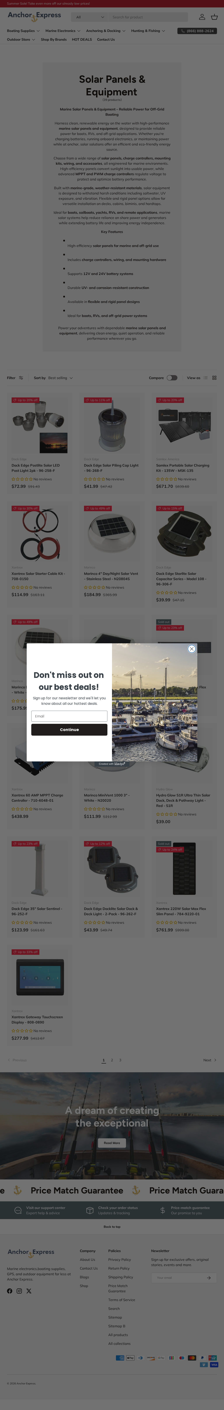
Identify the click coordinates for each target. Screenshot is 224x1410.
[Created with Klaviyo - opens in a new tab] (112, 764)
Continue (69, 729)
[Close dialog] (192, 649)
